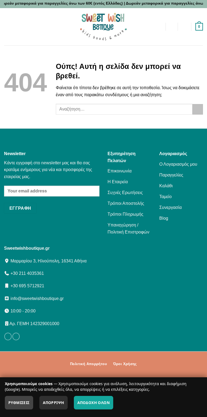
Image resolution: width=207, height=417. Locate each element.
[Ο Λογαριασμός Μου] (184, 27)
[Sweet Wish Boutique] (103, 26)
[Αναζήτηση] (172, 27)
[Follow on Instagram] (16, 336)
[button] (38, 26)
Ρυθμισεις (19, 402)
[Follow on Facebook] (8, 336)
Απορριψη (53, 402)
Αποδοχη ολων (93, 402)
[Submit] (197, 109)
